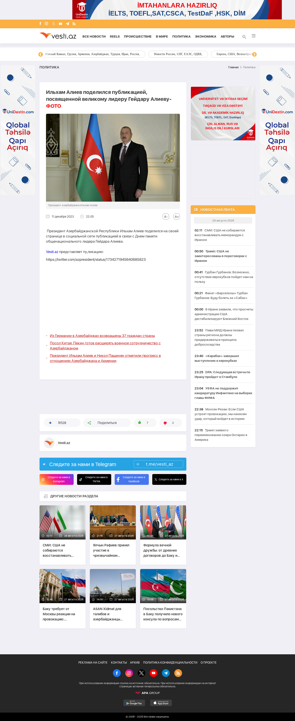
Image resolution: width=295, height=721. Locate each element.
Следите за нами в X (171, 479)
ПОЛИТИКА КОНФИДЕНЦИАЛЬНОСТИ (170, 662)
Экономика (205, 36)
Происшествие (138, 36)
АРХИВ (135, 662)
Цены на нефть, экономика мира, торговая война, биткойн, (83, 54)
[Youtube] (60, 24)
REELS (115, 36)
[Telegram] (67, 24)
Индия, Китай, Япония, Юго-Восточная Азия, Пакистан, (174, 54)
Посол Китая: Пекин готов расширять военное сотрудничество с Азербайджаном (105, 345)
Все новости (94, 36)
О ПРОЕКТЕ (209, 662)
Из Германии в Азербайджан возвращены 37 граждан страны (102, 336)
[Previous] (40, 54)
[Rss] (74, 24)
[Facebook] (40, 24)
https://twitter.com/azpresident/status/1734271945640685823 (96, 259)
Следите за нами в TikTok (96, 479)
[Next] (254, 54)
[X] (141, 673)
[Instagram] (46, 24)
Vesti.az (52, 252)
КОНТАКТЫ (119, 662)
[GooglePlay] (134, 703)
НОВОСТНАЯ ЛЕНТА (217, 210)
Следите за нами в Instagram (59, 479)
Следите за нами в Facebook (134, 479)
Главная (233, 67)
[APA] (147, 693)
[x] (53, 24)
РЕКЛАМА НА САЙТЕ (93, 662)
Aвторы (227, 36)
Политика (181, 36)
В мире (162, 36)
